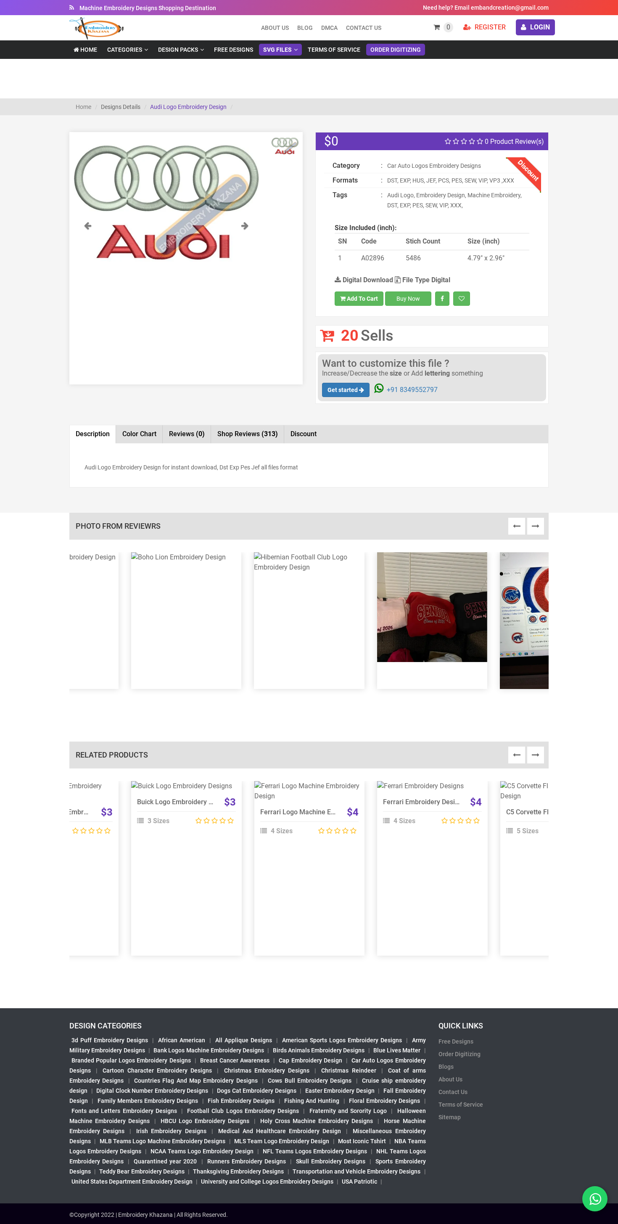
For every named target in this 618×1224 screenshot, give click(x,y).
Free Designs (233, 49)
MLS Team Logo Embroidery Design (281, 1141)
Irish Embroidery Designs (171, 1131)
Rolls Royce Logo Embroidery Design (69, 812)
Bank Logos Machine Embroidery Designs (208, 1050)
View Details (182, 789)
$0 (331, 141)
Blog (305, 27)
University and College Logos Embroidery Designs (267, 1181)
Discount (304, 434)
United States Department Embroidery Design (132, 1181)
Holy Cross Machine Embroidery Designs (316, 1121)
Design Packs (178, 49)
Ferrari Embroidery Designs (424, 802)
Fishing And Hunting (312, 1100)
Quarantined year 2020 (165, 1161)
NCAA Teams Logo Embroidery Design (202, 1151)
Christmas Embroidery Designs (266, 1070)
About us (275, 27)
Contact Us (363, 27)
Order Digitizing (395, 49)
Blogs (446, 1066)
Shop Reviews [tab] (247, 434)
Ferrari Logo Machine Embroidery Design (322, 812)
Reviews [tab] (187, 434)
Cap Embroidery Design (310, 1060)
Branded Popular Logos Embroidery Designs (131, 1060)
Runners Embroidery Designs (246, 1161)
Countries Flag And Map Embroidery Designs (196, 1080)
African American (181, 1040)
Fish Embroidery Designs (241, 1100)
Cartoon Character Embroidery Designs (157, 1070)
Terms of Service (334, 49)
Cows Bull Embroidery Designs (309, 1080)
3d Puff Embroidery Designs (109, 1040)
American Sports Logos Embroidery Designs (342, 1040)
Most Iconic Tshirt (362, 1141)
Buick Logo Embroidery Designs (184, 802)
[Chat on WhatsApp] (594, 1198)
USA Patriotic (359, 1181)
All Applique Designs (243, 1040)
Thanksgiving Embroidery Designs (238, 1171)
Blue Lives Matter (397, 1050)
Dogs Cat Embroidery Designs (256, 1090)
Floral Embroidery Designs (384, 1100)
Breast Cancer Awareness (234, 1060)
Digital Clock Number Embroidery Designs (152, 1090)
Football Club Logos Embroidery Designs (243, 1110)
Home (88, 49)
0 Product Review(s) (513, 142)
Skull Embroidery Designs (330, 1161)
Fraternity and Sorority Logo (348, 1110)
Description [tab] (93, 434)
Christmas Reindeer (348, 1070)
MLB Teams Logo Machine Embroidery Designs (163, 1141)
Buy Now (408, 298)
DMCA (329, 27)
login (539, 27)
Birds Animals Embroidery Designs (319, 1050)
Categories (124, 49)
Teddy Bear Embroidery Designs (141, 1171)
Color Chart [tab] (139, 434)
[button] (87, 243)
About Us (450, 1079)
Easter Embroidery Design (340, 1090)
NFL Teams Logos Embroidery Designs (315, 1151)
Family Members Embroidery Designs (148, 1100)
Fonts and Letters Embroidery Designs (124, 1110)
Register (489, 27)
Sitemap (449, 1117)
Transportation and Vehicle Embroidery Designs (357, 1171)
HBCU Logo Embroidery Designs (205, 1121)
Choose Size (182, 808)
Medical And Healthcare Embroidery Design (279, 1131)
